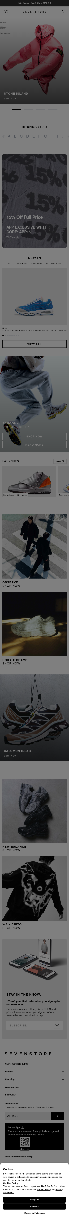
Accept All (34, 1200)
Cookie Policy (44, 1189)
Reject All (34, 1206)
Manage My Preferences (34, 1213)
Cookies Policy (10, 1183)
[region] (34, 1191)
